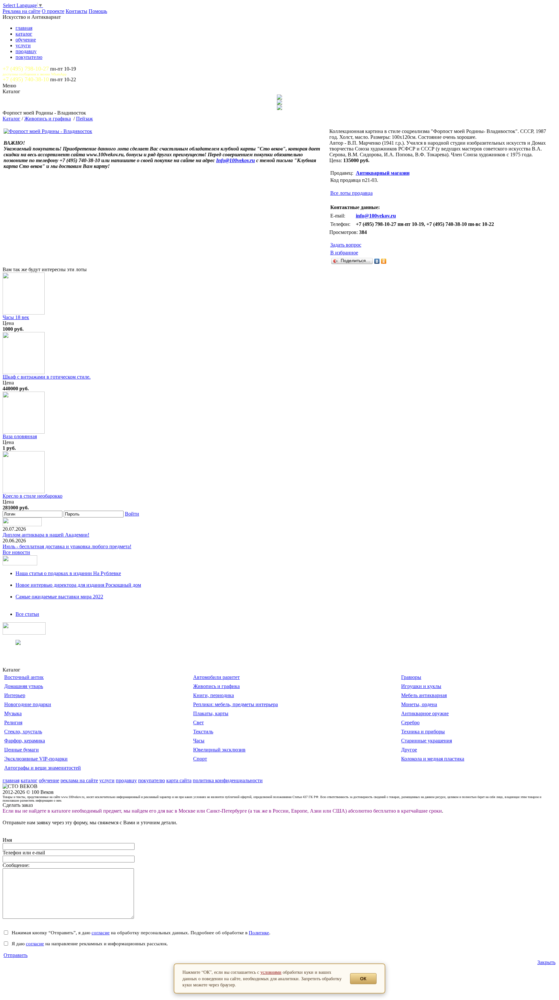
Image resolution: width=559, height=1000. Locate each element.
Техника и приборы (423, 731)
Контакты (76, 11)
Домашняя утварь (23, 686)
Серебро (410, 722)
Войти (132, 514)
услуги (23, 45)
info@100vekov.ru (376, 215)
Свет (198, 722)
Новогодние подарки (27, 704)
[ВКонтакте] (377, 261)
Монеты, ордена (419, 704)
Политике (259, 932)
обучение (26, 39)
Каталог (11, 118)
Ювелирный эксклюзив (219, 749)
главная (24, 28)
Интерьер (14, 695)
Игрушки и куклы (421, 686)
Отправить (15, 955)
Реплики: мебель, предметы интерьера (235, 704)
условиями (270, 972)
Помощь (98, 11)
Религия (13, 722)
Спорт (200, 758)
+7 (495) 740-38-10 (26, 79)
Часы (198, 740)
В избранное (344, 252)
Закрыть (546, 962)
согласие (101, 932)
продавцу (26, 51)
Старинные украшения (426, 740)
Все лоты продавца (351, 193)
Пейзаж (84, 118)
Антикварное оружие (425, 713)
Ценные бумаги (21, 749)
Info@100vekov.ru (235, 160)
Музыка (13, 713)
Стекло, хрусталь (23, 731)
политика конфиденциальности (228, 780)
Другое (409, 749)
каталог (24, 34)
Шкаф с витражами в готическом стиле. (47, 377)
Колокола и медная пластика (432, 758)
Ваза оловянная (20, 436)
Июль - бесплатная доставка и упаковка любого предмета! (67, 546)
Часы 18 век (16, 317)
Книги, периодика (213, 695)
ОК (363, 978)
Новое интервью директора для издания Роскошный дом (78, 585)
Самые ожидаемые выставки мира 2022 (59, 596)
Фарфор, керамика (24, 740)
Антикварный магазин (383, 173)
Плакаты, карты (210, 713)
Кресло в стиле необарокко (32, 496)
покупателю (29, 57)
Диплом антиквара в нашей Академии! (46, 535)
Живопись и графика (47, 118)
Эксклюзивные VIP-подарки (36, 758)
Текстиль (203, 731)
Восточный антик (24, 677)
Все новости (16, 552)
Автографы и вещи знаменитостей (42, 768)
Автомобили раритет (216, 677)
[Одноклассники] (383, 261)
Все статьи (27, 614)
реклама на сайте (79, 780)
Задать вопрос (345, 245)
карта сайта (179, 780)
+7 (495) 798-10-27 (26, 68)
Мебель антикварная (424, 695)
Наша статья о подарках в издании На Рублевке (68, 573)
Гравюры (411, 677)
